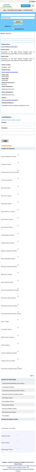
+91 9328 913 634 (28, 10)
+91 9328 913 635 (12, 10)
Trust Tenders (5, 416)
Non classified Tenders (8, 401)
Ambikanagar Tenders (7, 449)
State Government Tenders (9, 412)
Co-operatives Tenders (8, 387)
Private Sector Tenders (8, 405)
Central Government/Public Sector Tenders (13, 383)
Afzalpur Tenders (5, 436)
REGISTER (25, 6)
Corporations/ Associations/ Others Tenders (13, 390)
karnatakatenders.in (19, 29)
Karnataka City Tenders (9, 428)
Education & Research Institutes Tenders (12, 394)
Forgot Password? (7, 145)
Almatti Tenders (5, 442)
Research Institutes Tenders (9, 408)
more (31, 375)
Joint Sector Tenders (7, 398)
